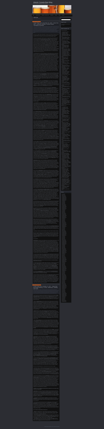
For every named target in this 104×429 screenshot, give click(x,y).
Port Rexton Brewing (53, 357)
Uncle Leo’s (36, 418)
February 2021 (63, 222)
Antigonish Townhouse (47, 26)
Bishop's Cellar (36, 27)
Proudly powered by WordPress (48, 426)
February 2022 (63, 213)
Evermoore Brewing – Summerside (66, 181)
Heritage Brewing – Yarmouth (65, 129)
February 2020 (63, 231)
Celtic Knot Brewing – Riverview (65, 41)
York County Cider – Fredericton (65, 82)
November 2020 (64, 224)
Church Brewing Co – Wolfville (65, 119)
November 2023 (64, 198)
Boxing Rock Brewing (46, 27)
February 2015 (63, 275)
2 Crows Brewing (43, 26)
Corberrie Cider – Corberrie (65, 120)
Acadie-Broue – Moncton (65, 33)
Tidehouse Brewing (43, 31)
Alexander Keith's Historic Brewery (49, 289)
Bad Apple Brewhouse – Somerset (66, 111)
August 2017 (63, 253)
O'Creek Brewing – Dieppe (65, 69)
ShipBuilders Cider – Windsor (65, 160)
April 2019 (63, 238)
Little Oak (35, 292)
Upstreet (46, 397)
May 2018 (63, 246)
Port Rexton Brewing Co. (47, 292)
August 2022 (63, 209)
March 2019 (63, 239)
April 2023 (63, 203)
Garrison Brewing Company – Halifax (66, 124)
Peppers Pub (41, 30)
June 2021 (63, 219)
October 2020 (63, 225)
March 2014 (63, 283)
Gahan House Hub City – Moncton (66, 48)
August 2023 (63, 200)
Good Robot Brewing (41, 291)
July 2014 (63, 280)
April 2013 (63, 291)
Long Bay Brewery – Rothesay (65, 62)
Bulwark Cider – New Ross (65, 116)
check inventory (54, 416)
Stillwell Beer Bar (53, 30)
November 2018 (64, 242)
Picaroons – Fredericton (64, 70)
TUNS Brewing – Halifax (64, 171)
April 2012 (63, 299)
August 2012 (63, 296)
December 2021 (64, 215)
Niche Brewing (37, 30)
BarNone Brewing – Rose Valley (65, 178)
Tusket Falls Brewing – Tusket (65, 172)
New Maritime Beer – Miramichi (65, 68)
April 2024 (63, 194)
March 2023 (63, 204)
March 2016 (63, 265)
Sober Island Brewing (52, 292)
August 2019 (63, 235)
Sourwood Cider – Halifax (65, 163)
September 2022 (64, 208)
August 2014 (63, 279)
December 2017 (64, 250)
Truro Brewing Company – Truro (65, 170)
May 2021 (63, 220)
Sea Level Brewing (49, 30)
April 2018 (63, 247)
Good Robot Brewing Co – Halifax (66, 125)
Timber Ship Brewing (48, 31)
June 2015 (63, 272)
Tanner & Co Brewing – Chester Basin (66, 166)
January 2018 (63, 249)
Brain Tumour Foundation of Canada (47, 371)
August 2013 (63, 288)
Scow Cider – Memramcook (65, 73)
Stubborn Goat (57, 30)
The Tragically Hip (36, 369)
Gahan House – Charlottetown (65, 182)
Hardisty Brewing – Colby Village (65, 128)
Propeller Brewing (45, 30)
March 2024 (63, 195)
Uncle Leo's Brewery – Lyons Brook (66, 173)
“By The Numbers (47, 368)
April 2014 (63, 282)
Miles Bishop (46, 311)
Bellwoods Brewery (56, 26)
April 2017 (63, 256)
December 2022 (64, 206)
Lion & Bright (35, 397)
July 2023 (63, 201)
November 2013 (64, 286)
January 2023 (63, 205)
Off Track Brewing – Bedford (65, 146)
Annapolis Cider (52, 353)
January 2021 (63, 223)
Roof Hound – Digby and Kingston (66, 154)
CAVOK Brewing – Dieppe (65, 40)
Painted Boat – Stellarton (65, 150)
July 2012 (63, 297)
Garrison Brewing (37, 291)
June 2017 (63, 254)
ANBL (49, 416)
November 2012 (64, 294)
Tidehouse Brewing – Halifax (65, 168)
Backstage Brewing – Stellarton (65, 110)
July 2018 (63, 245)
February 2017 (63, 257)
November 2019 (64, 233)
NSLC (53, 418)
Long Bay (46, 414)
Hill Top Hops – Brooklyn (65, 130)
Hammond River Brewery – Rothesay (66, 55)
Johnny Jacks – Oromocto (65, 58)
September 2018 (64, 243)
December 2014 (64, 276)
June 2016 (63, 263)
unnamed (50, 404)
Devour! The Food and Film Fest (44, 351)
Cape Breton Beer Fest (54, 27)
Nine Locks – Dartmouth (64, 143)
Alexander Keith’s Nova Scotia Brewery (46, 392)
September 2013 (64, 287)
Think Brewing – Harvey (64, 77)
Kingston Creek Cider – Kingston (65, 60)
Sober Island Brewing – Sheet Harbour (66, 162)
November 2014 (64, 277)
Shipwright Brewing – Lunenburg (65, 161)
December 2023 (64, 197)
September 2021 (64, 217)
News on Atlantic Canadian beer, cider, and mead (40, 3)
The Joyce (40, 31)
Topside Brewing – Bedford (65, 169)
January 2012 (63, 301)
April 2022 (63, 212)
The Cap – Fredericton (64, 76)
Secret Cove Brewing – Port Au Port (66, 100)
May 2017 (63, 255)
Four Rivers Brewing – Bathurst (65, 46)
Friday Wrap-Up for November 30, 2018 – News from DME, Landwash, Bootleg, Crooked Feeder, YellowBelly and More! (45, 24)
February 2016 (63, 266)
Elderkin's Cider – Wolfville (65, 122)
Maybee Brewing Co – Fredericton (66, 65)
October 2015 (63, 269)
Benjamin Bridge (50, 290)
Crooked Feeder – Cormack (65, 90)
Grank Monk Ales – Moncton (65, 51)
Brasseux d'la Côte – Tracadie (65, 38)
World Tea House (49, 317)
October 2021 (63, 216)
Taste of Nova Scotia (54, 351)
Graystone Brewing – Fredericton (65, 52)
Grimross (35, 411)
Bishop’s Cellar (50, 347)
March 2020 (63, 230)
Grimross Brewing (46, 291)
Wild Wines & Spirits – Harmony (65, 176)
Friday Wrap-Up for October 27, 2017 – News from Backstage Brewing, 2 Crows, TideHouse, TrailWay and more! (45, 287)
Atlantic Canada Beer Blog (42, 2)
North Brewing (42, 292)
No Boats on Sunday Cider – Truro (66, 144)
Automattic (58, 426)
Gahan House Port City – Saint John (66, 49)
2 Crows (35, 310)
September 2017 (64, 252)
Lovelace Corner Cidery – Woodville (66, 135)
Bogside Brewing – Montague (65, 179)
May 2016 (63, 264)
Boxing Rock (57, 369)
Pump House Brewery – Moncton (65, 71)
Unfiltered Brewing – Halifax (65, 174)
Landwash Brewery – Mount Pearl (66, 92)
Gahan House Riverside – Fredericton (66, 50)
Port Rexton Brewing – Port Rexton (66, 96)
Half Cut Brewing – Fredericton (65, 54)
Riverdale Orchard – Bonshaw (65, 186)
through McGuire (55, 373)
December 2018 (64, 241)
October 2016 (63, 260)
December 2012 (64, 293)
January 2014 (63, 284)
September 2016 (64, 261)
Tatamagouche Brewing (36, 31)
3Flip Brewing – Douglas (65, 32)
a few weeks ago (39, 414)
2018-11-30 (39, 21)
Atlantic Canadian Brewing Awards (39, 290)
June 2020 (63, 228)
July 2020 (63, 227)
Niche (38, 141)
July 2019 (63, 236)
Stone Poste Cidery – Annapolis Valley (66, 165)
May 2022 (63, 211)
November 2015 (64, 268)
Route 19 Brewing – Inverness (65, 155)
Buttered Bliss (50, 27)
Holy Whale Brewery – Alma (65, 57)
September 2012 (64, 295)
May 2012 (63, 298)
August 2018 (63, 244)
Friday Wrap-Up (37, 26)
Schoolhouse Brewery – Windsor (65, 157)
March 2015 (63, 274)
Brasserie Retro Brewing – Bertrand (66, 37)
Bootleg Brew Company (41, 27)
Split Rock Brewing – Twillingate (65, 101)
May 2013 (63, 290)
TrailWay (53, 329)
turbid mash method (36, 377)
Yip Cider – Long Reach (64, 81)
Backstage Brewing (46, 290)
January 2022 (63, 214)
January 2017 (63, 258)
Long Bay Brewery (39, 292)
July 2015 (63, 271)
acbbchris (36, 21)
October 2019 (63, 234)
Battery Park (52, 26)
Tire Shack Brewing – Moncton (65, 79)
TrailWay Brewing (53, 31)
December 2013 (64, 285)
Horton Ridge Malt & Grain (51, 291)
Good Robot (47, 336)
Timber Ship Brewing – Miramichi (65, 78)
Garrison (44, 370)
